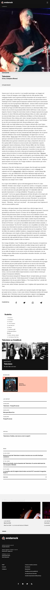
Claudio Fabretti (6, 85)
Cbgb (24, 95)
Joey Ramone (15, 105)
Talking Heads (6, 296)
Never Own (14, 136)
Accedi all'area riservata (31, 573)
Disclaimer (27, 566)
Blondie (38, 169)
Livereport (4, 6)
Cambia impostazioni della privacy (33, 575)
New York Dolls (15, 296)
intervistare (25, 134)
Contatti (4, 566)
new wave (10, 99)
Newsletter (27, 569)
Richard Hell (17, 171)
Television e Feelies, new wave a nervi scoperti (16, 436)
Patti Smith (5, 270)
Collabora (4, 569)
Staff (3, 564)
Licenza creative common (31, 564)
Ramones (42, 294)
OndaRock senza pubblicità (31, 571)
